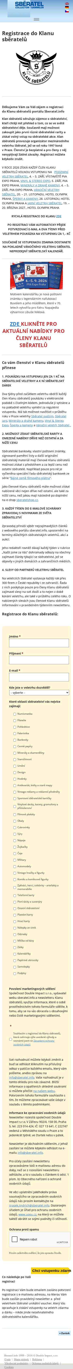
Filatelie (21, 720)
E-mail (14, 670)
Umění (21, 765)
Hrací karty (23, 921)
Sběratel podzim (42, 416)
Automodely (24, 866)
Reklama (37, 1359)
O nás (7, 1359)
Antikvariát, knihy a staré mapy (34, 785)
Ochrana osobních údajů (45, 1363)
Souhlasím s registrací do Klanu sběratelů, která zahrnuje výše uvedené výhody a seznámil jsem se (37, 1039)
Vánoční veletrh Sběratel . (53, 425)
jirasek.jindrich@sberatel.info (29, 1205)
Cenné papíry (24, 746)
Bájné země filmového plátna (30, 478)
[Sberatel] (17, 8)
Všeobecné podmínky (16, 1363)
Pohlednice (23, 726)
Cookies (9, 1367)
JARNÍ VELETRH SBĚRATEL (45, 203)
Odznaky (22, 934)
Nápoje (21, 840)
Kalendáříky (24, 953)
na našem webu (44, 1091)
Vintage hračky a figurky (30, 872)
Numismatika (24, 713)
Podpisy (21, 973)
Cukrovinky (23, 827)
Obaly (20, 820)
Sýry (19, 833)
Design (21, 772)
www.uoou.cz (27, 1214)
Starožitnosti (24, 759)
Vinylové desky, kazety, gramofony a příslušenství (37, 806)
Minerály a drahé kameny (26, 421)
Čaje (20, 853)
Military (21, 859)
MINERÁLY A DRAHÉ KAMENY (40, 185)
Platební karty (25, 914)
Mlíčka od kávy (25, 940)
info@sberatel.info (21, 1077)
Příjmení (16, 653)
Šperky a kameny (21, 425)
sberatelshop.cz (27, 500)
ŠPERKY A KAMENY (25, 199)
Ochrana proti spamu (24, 1229)
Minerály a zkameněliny (30, 752)
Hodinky (22, 778)
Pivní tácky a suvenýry (29, 901)
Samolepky (23, 966)
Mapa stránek (21, 1359)
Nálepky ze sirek (26, 927)
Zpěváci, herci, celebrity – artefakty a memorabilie (38, 887)
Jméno (15, 636)
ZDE (15, 323)
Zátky (20, 947)
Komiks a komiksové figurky (32, 879)
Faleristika (23, 733)
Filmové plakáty (26, 814)
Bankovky (22, 739)
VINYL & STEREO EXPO (35, 181)
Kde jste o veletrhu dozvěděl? (29, 687)
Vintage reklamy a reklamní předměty (38, 791)
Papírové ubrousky (27, 960)
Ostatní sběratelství (28, 908)
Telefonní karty (25, 895)
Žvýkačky (22, 846)
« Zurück (64, 1333)
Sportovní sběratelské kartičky (34, 798)
